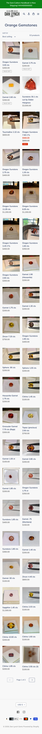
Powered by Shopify (31, 726)
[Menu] (38, 13)
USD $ (20, 705)
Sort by (5, 33)
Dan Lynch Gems (16, 726)
